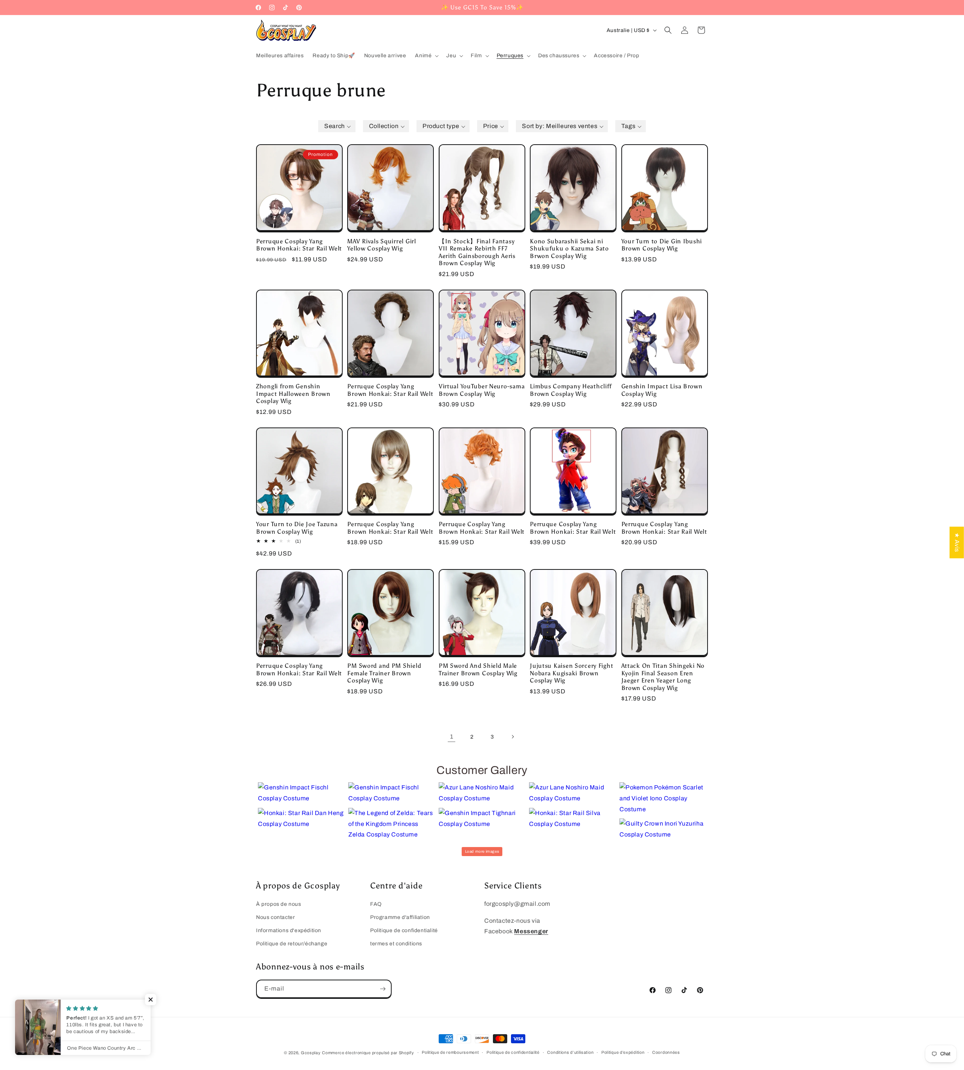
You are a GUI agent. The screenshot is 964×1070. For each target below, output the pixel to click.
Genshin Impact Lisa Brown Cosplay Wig (662, 390)
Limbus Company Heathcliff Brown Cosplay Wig (571, 390)
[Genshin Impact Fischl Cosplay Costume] (301, 793)
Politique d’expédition (622, 1052)
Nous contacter (275, 917)
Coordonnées (666, 1052)
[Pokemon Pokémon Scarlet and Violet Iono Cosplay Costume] (662, 798)
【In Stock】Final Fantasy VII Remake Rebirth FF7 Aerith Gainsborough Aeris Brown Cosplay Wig (477, 252)
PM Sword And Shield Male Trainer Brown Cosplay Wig (478, 669)
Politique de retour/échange (291, 943)
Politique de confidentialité (404, 930)
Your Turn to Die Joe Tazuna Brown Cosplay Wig (296, 527)
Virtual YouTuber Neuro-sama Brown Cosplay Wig (482, 390)
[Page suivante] (512, 736)
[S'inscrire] (382, 989)
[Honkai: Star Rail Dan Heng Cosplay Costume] (301, 819)
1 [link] (451, 736)
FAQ (376, 904)
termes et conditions (396, 943)
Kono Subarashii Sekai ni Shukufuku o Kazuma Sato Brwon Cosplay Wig (569, 248)
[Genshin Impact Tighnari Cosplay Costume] (482, 819)
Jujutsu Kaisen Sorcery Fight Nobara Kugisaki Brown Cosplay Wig (571, 673)
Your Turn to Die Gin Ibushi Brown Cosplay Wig (661, 245)
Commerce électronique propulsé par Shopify (368, 1052)
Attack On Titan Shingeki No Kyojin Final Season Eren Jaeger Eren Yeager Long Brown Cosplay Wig (663, 676)
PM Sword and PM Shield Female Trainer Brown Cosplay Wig (384, 673)
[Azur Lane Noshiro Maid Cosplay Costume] (482, 793)
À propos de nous (278, 904)
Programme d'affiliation (400, 917)
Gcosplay (311, 1052)
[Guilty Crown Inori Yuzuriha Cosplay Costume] (662, 829)
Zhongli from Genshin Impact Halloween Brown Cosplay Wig (293, 393)
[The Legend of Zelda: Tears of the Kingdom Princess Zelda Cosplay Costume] (391, 824)
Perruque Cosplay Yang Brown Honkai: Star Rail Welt (299, 245)
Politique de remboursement (450, 1052)
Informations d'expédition (288, 930)
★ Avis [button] (957, 542)
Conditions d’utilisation (570, 1052)
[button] (426, 56)
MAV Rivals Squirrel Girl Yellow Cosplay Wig (381, 245)
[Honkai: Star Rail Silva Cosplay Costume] (572, 819)
